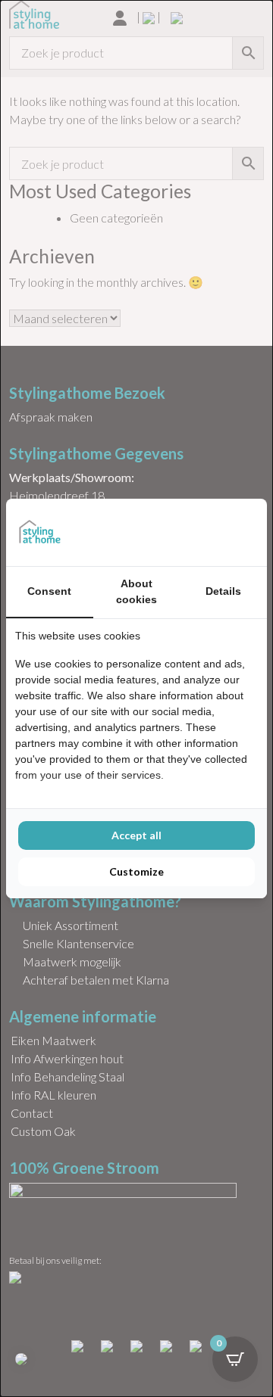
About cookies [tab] (136, 591)
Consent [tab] (49, 591)
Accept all (136, 835)
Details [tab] (223, 591)
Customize (136, 871)
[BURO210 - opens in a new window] (201, 532)
